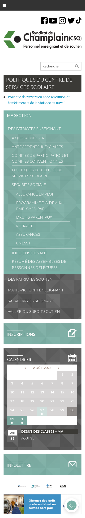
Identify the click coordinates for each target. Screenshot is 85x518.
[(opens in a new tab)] (42, 503)
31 (12, 419)
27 (42, 410)
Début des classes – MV (42, 431)
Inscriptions (21, 334)
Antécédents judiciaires (37, 146)
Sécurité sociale (29, 184)
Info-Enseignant (29, 253)
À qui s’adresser (28, 138)
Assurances (28, 234)
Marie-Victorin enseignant (36, 290)
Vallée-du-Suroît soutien (34, 311)
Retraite (24, 226)
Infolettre (19, 465)
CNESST (23, 243)
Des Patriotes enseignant (34, 128)
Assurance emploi (34, 194)
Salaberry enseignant (31, 300)
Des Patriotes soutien (30, 279)
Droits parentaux (34, 217)
